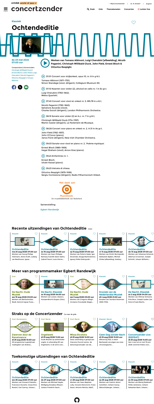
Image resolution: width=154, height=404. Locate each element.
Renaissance (22, 319)
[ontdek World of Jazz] (28, 3)
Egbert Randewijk (50, 209)
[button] (45, 63)
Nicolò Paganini (27, 75)
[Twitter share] (20, 87)
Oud (13, 276)
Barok (48, 319)
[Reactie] (26, 87)
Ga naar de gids (70, 314)
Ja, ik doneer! (135, 4)
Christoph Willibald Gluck (22, 70)
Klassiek (16, 21)
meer (90, 229)
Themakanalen (113, 9)
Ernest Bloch (17, 73)
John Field (27, 73)
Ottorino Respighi (19, 78)
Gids (101, 9)
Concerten (129, 9)
